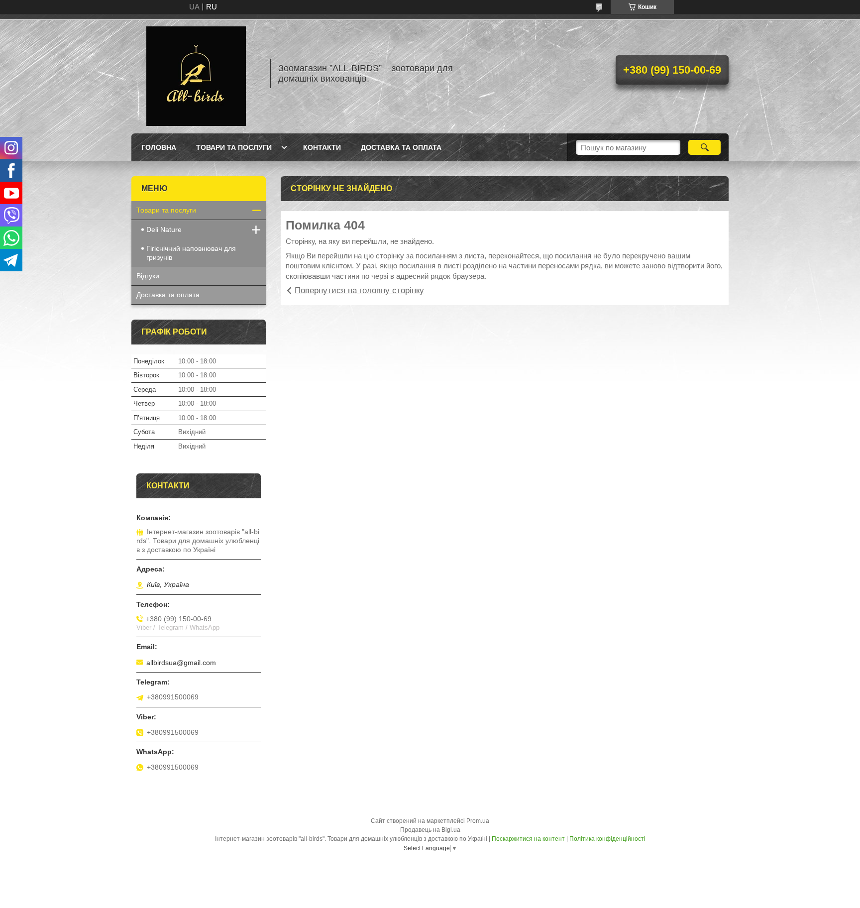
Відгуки (147, 276)
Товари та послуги (234, 147)
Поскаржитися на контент (528, 838)
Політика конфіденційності (607, 838)
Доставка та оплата (401, 147)
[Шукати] (704, 147)
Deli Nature (164, 229)
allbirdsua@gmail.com (181, 663)
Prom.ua (477, 820)
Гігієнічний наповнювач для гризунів (191, 252)
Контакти (322, 147)
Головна (158, 147)
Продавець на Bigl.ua (430, 829)
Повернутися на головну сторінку (359, 290)
